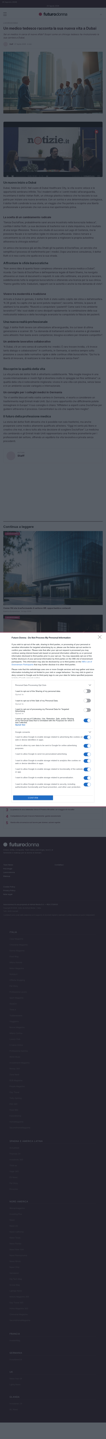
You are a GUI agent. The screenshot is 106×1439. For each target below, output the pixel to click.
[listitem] (53, 685)
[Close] (100, 638)
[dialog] (53, 719)
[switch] (87, 691)
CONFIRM (33, 798)
